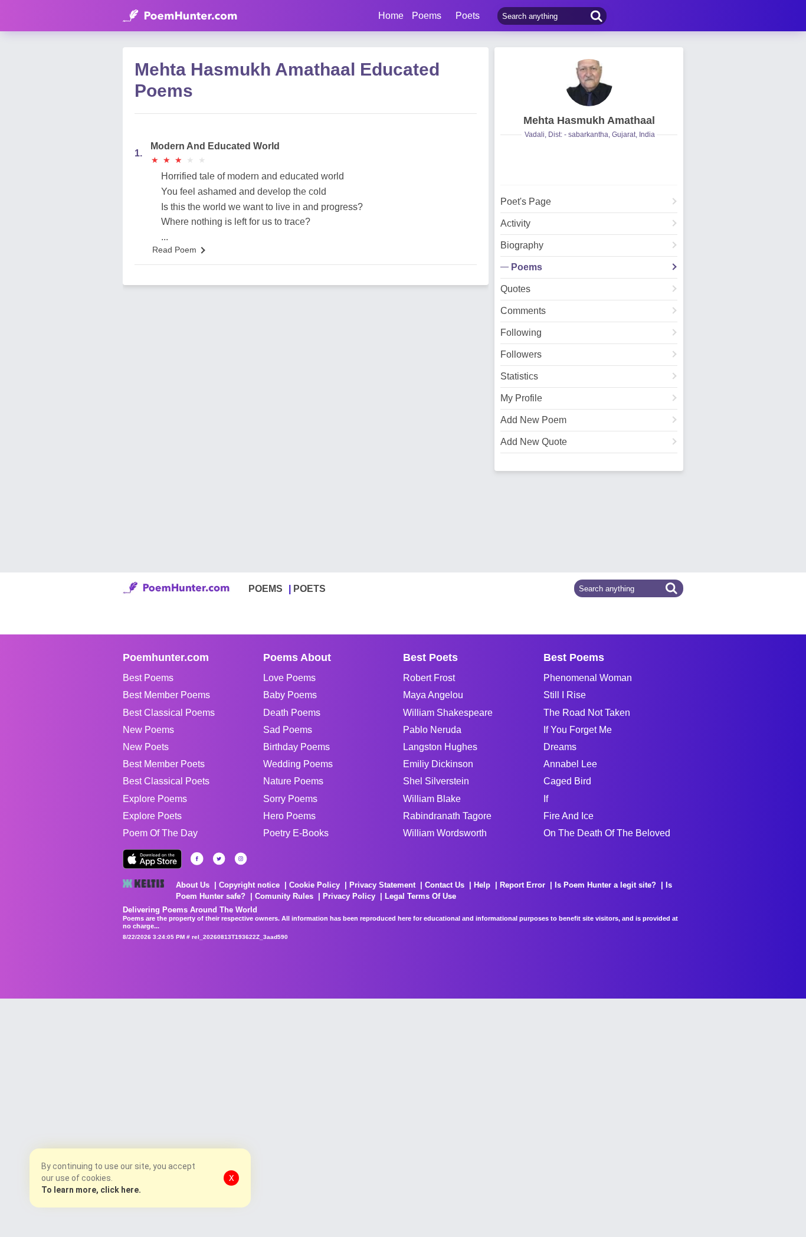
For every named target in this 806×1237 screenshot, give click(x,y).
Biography (521, 245)
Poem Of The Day (160, 833)
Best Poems (148, 678)
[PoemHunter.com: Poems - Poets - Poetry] (180, 15)
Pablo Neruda (432, 730)
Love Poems (289, 678)
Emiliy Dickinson (438, 764)
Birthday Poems (296, 747)
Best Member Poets (164, 764)
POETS (309, 589)
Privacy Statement (382, 885)
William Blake (432, 799)
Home (391, 16)
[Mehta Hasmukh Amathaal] (588, 82)
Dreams (559, 747)
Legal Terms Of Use (420, 896)
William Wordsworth (445, 833)
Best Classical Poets (166, 781)
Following (521, 333)
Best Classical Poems (169, 713)
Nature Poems (293, 781)
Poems (526, 267)
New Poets (146, 747)
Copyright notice (249, 885)
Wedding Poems (298, 764)
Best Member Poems (166, 695)
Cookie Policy (314, 885)
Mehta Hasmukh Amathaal (589, 120)
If (545, 799)
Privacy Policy (349, 896)
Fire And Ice (568, 816)
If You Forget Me (577, 730)
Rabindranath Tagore (447, 816)
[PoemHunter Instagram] (240, 858)
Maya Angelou (433, 695)
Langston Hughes (440, 747)
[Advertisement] (177, 1117)
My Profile (521, 398)
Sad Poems (287, 730)
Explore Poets (152, 816)
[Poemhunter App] (152, 859)
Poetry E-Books (296, 833)
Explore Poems (155, 799)
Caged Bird (567, 781)
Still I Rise (564, 695)
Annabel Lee (570, 764)
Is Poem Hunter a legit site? (605, 885)
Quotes (515, 289)
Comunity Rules (284, 896)
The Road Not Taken (586, 713)
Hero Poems (289, 816)
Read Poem (174, 249)
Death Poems (291, 713)
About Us (192, 885)
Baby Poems (290, 695)
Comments (523, 311)
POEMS (265, 589)
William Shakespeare (448, 713)
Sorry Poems (290, 799)
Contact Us (444, 885)
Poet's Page (525, 202)
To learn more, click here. (91, 1190)
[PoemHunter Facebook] (197, 858)
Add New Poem (533, 420)
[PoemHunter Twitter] (218, 858)
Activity (515, 223)
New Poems (148, 730)
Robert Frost (429, 678)
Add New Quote (533, 442)
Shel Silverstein (436, 781)
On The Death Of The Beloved (606, 833)
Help (482, 885)
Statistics (519, 376)
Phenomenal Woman (587, 678)
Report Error (522, 885)
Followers (521, 354)
